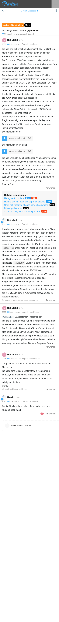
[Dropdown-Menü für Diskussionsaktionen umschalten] (56, 11)
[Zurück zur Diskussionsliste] (2, 11)
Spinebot (9, 317)
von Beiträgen (28, 11)
